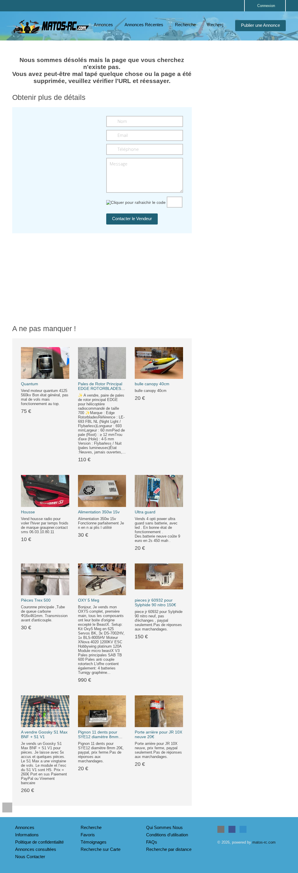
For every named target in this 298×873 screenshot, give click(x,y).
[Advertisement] (243, 87)
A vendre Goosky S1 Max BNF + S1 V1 (44, 734)
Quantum (29, 383)
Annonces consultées (35, 849)
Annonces (103, 24)
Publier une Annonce (260, 25)
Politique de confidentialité (39, 842)
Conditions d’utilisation (167, 834)
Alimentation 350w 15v (99, 512)
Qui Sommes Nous (164, 827)
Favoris (88, 834)
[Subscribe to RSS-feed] (220, 829)
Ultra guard (145, 512)
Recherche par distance (168, 849)
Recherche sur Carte (100, 849)
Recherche (185, 24)
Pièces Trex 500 (36, 600)
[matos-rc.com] (51, 26)
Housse (28, 512)
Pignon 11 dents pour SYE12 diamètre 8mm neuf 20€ (98, 737)
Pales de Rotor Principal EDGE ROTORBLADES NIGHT (100, 388)
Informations (27, 834)
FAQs (151, 842)
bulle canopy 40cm (152, 383)
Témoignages (94, 842)
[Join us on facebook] (231, 829)
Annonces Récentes (144, 24)
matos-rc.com (264, 842)
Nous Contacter (30, 856)
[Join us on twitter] (243, 829)
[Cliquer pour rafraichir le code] (136, 202)
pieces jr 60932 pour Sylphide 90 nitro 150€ (155, 602)
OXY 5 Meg (88, 600)
